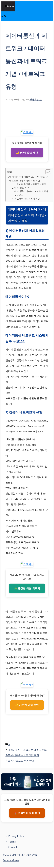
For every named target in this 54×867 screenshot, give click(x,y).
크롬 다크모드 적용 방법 (21, 760)
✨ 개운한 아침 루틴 (27, 705)
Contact (12, 847)
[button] (3, 16)
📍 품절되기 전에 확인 (27, 813)
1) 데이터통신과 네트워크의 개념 (30, 184)
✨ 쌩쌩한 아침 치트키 (27, 588)
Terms (12, 841)
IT (9, 744)
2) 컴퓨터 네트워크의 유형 (27, 198)
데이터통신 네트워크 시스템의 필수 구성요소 (31, 193)
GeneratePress (11, 860)
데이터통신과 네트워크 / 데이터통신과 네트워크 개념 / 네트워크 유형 (29, 178)
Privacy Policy (16, 836)
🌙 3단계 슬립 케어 (27, 152)
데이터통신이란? (22, 187)
